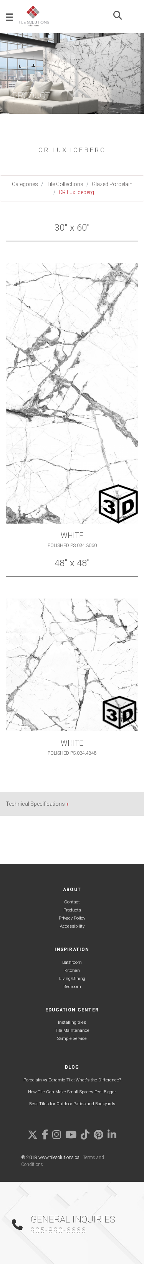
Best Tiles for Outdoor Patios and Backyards (72, 1103)
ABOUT (72, 889)
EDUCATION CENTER (72, 1010)
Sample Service (72, 1038)
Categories (25, 184)
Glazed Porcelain (112, 184)
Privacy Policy (72, 918)
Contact (72, 902)
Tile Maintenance (72, 1030)
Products (72, 910)
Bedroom (72, 986)
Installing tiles (72, 1022)
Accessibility (72, 926)
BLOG (72, 1067)
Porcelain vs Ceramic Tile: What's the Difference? (72, 1080)
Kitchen (72, 970)
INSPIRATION (72, 949)
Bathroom (72, 962)
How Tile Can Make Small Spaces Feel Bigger (72, 1091)
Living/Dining (72, 978)
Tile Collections (64, 184)
